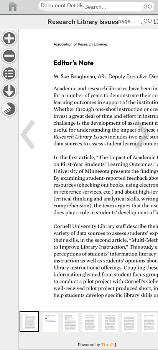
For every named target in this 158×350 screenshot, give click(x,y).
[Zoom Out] (9, 55)
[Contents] (9, 73)
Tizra (107, 344)
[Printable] (9, 108)
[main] (88, 189)
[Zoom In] (9, 38)
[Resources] (9, 91)
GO (147, 6)
